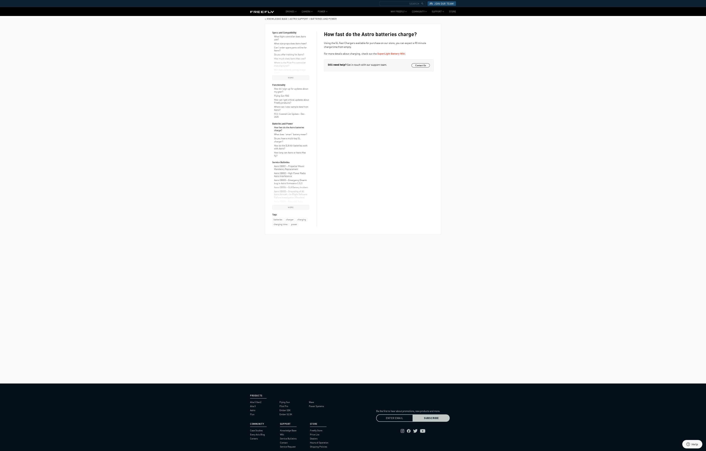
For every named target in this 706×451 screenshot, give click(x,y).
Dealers (314, 438)
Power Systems (316, 406)
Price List (314, 434)
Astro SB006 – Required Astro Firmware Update (288, 203)
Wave (311, 402)
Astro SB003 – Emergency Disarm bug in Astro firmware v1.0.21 (290, 181)
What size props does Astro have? (290, 43)
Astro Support (299, 18)
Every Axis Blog (257, 434)
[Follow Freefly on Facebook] (409, 431)
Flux (252, 414)
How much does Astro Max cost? (290, 58)
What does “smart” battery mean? (290, 134)
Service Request (288, 446)
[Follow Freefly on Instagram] (402, 431)
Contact (284, 442)
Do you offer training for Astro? (289, 54)
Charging (301, 219)
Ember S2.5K (285, 414)
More (290, 78)
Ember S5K (284, 410)
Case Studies (256, 430)
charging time (280, 224)
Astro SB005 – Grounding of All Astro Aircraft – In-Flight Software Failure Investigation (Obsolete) (290, 194)
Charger (290, 219)
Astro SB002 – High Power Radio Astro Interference (290, 174)
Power (321, 11)
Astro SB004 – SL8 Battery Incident (291, 187)
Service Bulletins (288, 438)
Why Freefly (397, 11)
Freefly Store (316, 430)
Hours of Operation (319, 442)
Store (452, 11)
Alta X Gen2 (255, 402)
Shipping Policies (318, 446)
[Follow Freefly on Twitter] (415, 431)
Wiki (282, 434)
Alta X (253, 406)
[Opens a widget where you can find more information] (692, 444)
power (294, 224)
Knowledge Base (288, 430)
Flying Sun (284, 402)
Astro (252, 410)
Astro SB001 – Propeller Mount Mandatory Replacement (289, 168)
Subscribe (431, 418)
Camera (306, 11)
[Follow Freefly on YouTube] (422, 431)
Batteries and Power (324, 18)
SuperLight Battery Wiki (391, 53)
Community (418, 11)
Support (437, 11)
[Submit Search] (422, 3)
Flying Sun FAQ (281, 95)
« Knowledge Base (276, 18)
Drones (290, 11)
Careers (254, 438)
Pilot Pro (283, 406)
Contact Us (420, 65)
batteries (278, 219)
